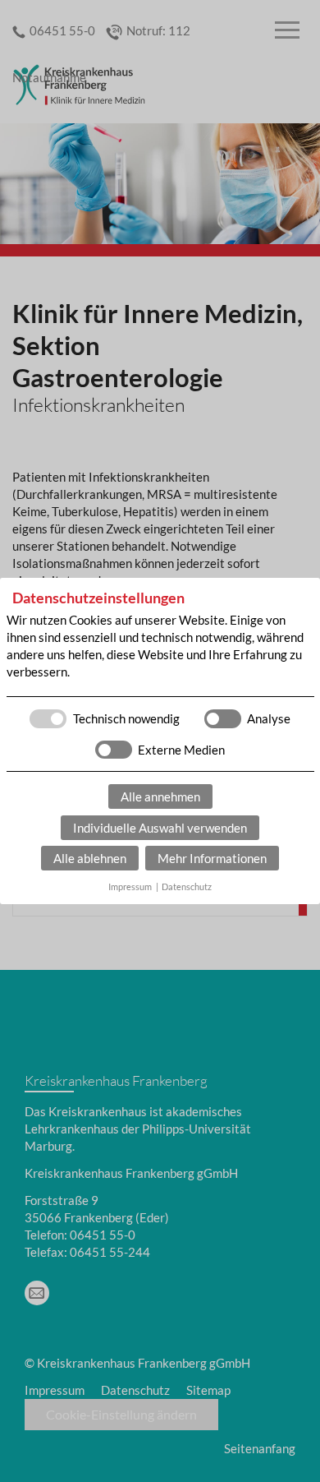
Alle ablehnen (89, 858)
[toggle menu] (287, 30)
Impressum (130, 887)
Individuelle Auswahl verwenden (160, 827)
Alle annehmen (160, 796)
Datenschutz (187, 887)
